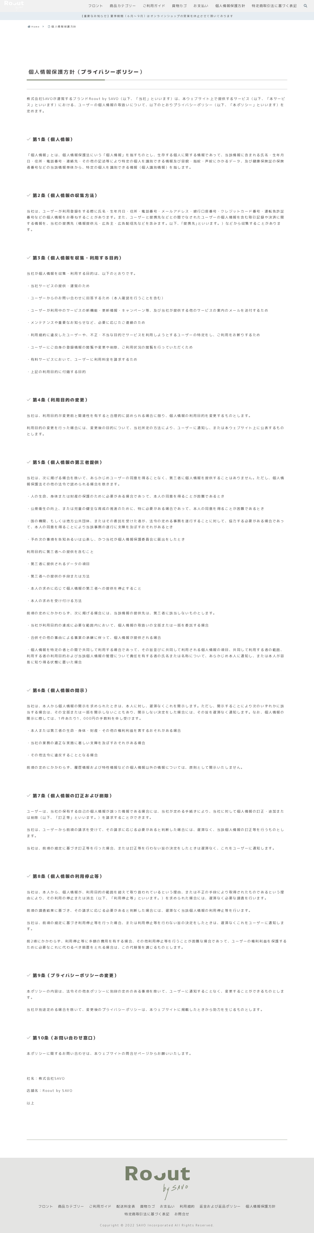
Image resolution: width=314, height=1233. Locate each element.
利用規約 (187, 1206)
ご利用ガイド (100, 1206)
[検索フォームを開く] (305, 5)
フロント (45, 1206)
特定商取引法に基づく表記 (147, 1214)
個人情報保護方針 (261, 1206)
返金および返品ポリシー (220, 1206)
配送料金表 (125, 1206)
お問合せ (182, 1214)
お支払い (167, 1206)
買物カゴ (147, 1206)
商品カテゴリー (71, 1206)
